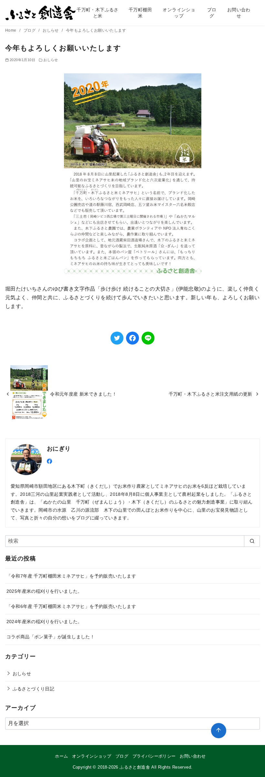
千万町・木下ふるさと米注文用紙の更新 (210, 394)
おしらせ (51, 30)
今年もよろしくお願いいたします (96, 30)
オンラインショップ (179, 12)
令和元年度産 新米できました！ (83, 394)
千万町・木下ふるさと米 (98, 12)
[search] (252, 541)
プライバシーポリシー (154, 756)
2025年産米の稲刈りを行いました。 (44, 591)
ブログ (212, 12)
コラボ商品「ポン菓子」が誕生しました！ (50, 636)
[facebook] (49, 460)
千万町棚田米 (140, 12)
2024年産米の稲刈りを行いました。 (44, 621)
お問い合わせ (238, 12)
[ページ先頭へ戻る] (218, 730)
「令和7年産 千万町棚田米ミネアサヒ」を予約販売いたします (71, 576)
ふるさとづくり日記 (34, 688)
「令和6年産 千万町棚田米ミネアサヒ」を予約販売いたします (71, 606)
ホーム (61, 756)
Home (11, 30)
